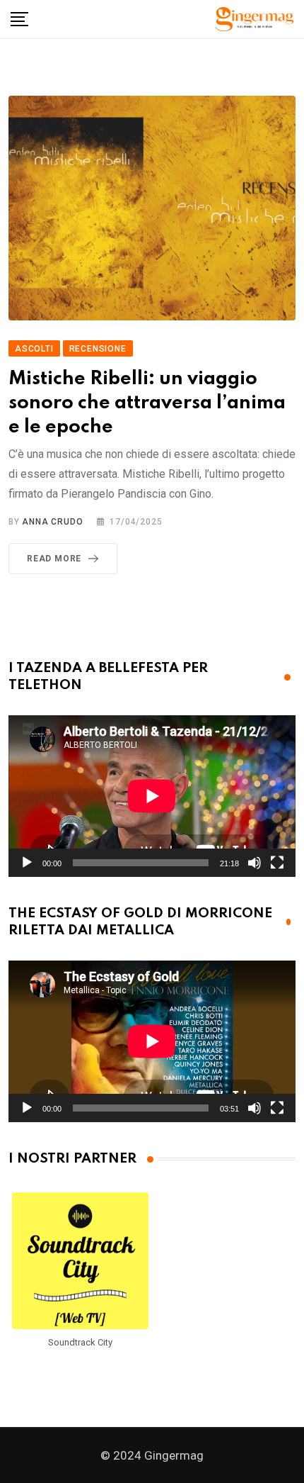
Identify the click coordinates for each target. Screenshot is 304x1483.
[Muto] (254, 863)
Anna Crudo (52, 522)
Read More (54, 559)
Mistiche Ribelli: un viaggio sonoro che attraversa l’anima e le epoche (147, 402)
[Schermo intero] (277, 863)
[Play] (27, 863)
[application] (152, 796)
